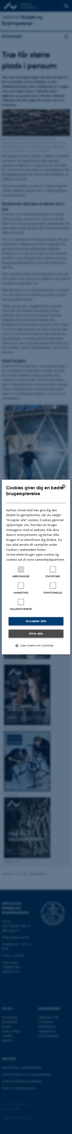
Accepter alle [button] (36, 621)
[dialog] (36, 567)
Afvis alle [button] (36, 633)
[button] (35, 645)
